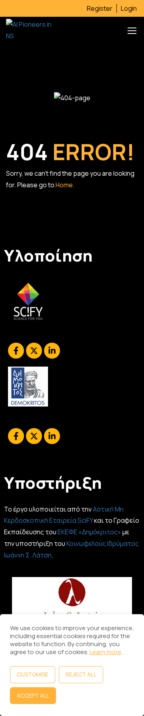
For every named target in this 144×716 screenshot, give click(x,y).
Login (129, 8)
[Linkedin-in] (52, 351)
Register (99, 8)
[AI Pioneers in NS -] (32, 30)
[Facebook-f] (16, 351)
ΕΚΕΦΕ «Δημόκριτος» (89, 532)
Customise (32, 674)
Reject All (81, 674)
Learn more (105, 652)
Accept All (33, 695)
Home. (65, 184)
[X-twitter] (34, 351)
